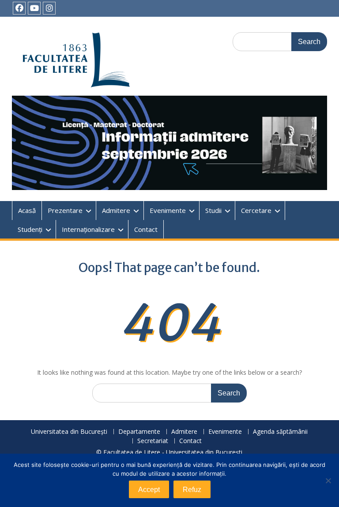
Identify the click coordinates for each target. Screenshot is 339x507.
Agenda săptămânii (280, 432)
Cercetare (256, 210)
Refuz (192, 489)
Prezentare (65, 210)
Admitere (116, 210)
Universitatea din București (69, 432)
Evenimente (168, 210)
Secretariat (152, 441)
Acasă (27, 210)
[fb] (19, 8)
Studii (213, 210)
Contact (146, 229)
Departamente (139, 432)
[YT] (34, 8)
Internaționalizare (88, 229)
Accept (149, 489)
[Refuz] (328, 480)
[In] (49, 8)
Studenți (30, 229)
